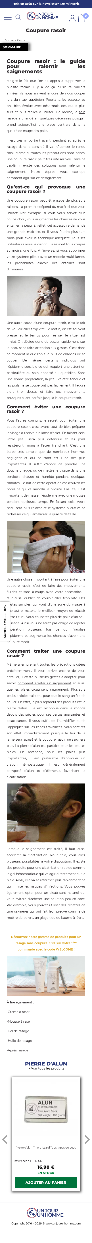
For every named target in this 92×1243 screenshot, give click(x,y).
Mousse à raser (19, 1021)
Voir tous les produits (47, 1068)
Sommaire (12, 47)
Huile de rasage (20, 1041)
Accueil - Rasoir (14, 40)
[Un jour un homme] (46, 1212)
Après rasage (18, 1050)
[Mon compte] (72, 18)
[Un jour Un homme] (43, 15)
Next (87, 1139)
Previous (5, 1139)
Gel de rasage (18, 1031)
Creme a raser (19, 1012)
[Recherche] (18, 17)
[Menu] (7, 17)
